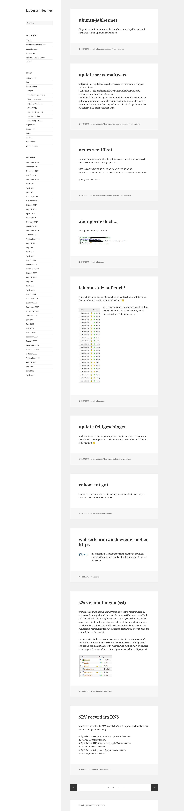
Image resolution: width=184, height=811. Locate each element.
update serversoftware (103, 74)
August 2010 (31, 209)
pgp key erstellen (35, 103)
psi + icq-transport (35, 112)
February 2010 (32, 222)
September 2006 (32, 358)
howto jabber (31, 86)
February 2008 (32, 298)
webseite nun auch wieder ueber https (113, 542)
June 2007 (30, 324)
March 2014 (31, 175)
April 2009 (30, 256)
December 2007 (32, 307)
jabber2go (30, 129)
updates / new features (35, 57)
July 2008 (30, 281)
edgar (30, 91)
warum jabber (32, 146)
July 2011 (30, 192)
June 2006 (30, 371)
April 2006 (30, 375)
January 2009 (31, 264)
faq (27, 82)
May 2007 (30, 328)
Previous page (73, 787)
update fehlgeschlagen (103, 427)
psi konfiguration (35, 120)
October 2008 (31, 273)
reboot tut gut (93, 485)
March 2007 (31, 332)
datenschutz (31, 78)
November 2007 (32, 311)
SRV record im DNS (99, 717)
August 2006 (31, 362)
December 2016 (32, 162)
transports (30, 53)
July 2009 (30, 247)
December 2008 (32, 269)
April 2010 (30, 213)
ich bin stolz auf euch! (102, 287)
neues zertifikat (95, 150)
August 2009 (31, 243)
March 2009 (31, 260)
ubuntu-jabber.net (98, 20)
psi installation (34, 116)
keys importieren (35, 99)
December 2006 (32, 345)
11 (125, 787)
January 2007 (31, 341)
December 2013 (32, 179)
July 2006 (30, 366)
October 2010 (31, 205)
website (29, 61)
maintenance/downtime (36, 44)
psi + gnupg (32, 108)
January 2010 (31, 226)
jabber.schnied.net (39, 10)
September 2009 (32, 239)
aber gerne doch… (98, 221)
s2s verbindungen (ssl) (102, 602)
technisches (31, 142)
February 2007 (32, 337)
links (28, 133)
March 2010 (31, 218)
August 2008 (31, 277)
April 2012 (30, 188)
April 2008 (30, 290)
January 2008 (31, 303)
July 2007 (30, 320)
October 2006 (31, 354)
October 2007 (31, 315)
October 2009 (31, 235)
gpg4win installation (36, 95)
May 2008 (30, 286)
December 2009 (32, 230)
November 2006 (32, 349)
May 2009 (30, 252)
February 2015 (32, 167)
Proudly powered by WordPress (92, 805)
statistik (29, 137)
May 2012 (30, 184)
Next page (154, 787)
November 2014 (32, 171)
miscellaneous (32, 49)
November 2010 (32, 201)
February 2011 (32, 196)
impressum (30, 125)
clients (28, 40)
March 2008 (31, 294)
